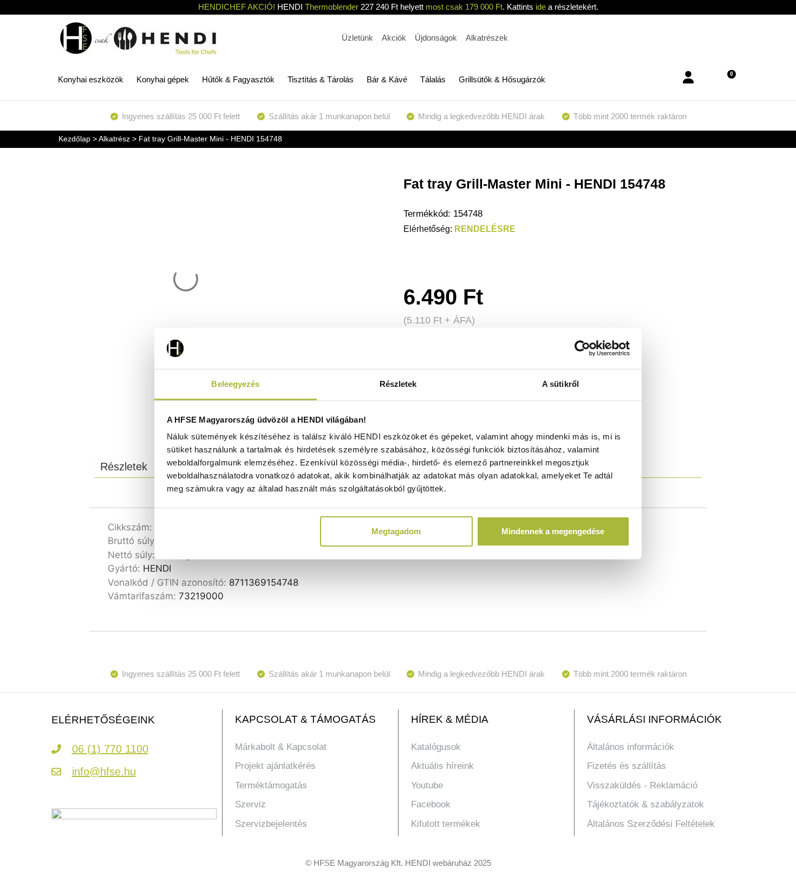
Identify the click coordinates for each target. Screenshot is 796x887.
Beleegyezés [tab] (235, 384)
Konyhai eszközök (90, 79)
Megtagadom (396, 531)
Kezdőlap (74, 138)
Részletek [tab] (398, 384)
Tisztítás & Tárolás (321, 79)
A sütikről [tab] (560, 384)
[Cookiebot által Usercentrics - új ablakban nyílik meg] (582, 348)
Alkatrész (114, 138)
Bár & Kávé (387, 79)
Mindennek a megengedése (552, 531)
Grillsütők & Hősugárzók (502, 79)
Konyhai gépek (162, 79)
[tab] (124, 466)
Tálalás (433, 79)
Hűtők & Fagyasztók (238, 79)
